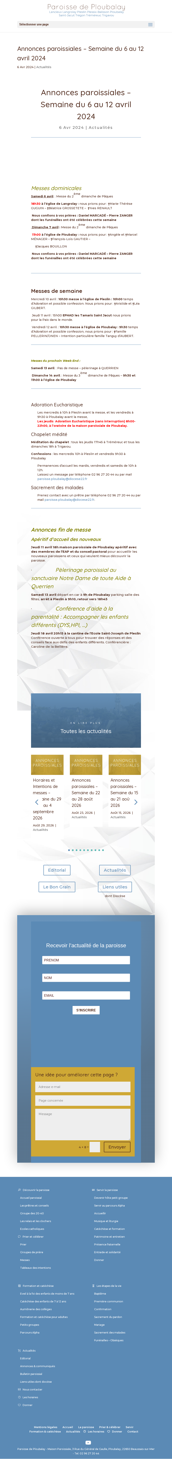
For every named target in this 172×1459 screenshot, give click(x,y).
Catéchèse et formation (109, 1228)
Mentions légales (45, 1427)
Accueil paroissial (31, 1197)
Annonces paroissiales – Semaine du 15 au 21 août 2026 (124, 792)
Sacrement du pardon (108, 1317)
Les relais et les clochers (35, 1221)
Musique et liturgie (106, 1221)
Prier (23, 1244)
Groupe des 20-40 (32, 1213)
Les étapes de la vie (109, 1285)
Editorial (57, 870)
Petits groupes (29, 1324)
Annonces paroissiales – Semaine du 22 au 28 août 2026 (86, 792)
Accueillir (100, 1213)
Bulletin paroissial (31, 1374)
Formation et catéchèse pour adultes (44, 1317)
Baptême (100, 1293)
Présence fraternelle (107, 1244)
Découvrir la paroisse (36, 1190)
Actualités (43, 67)
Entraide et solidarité (107, 1252)
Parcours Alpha (29, 1332)
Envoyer (117, 1147)
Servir (129, 1427)
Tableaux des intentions (35, 1267)
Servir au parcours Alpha (109, 1205)
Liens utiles (115, 886)
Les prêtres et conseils (34, 1205)
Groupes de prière (31, 1252)
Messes (25, 1260)
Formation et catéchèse (38, 1285)
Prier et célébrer (33, 1236)
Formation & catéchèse (45, 1431)
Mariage (99, 1324)
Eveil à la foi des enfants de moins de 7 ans (47, 1293)
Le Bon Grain (57, 886)
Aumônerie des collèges (36, 1309)
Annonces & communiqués (37, 1366)
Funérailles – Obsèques (108, 1340)
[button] (135, 801)
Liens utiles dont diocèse (36, 1381)
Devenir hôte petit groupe (111, 1197)
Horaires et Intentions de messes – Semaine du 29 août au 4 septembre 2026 (47, 799)
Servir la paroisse (107, 1190)
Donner (99, 1260)
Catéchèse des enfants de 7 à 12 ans (43, 1301)
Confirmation (102, 1309)
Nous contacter (32, 1389)
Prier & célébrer (109, 1427)
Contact (132, 1431)
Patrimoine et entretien (109, 1236)
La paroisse (86, 1427)
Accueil (68, 1427)
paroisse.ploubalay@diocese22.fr (62, 479)
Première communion (108, 1301)
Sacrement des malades (109, 1332)
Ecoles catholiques (32, 1228)
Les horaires (30, 1397)
